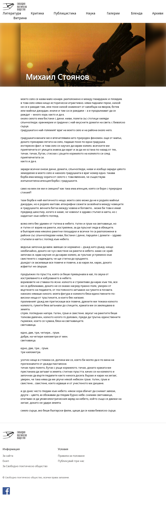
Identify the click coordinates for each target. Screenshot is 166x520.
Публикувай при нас (71, 461)
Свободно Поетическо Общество (15, 7)
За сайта (8, 456)
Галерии (113, 13)
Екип (6, 461)
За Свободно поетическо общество (25, 466)
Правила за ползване (71, 456)
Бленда (136, 13)
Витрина (20, 18)
